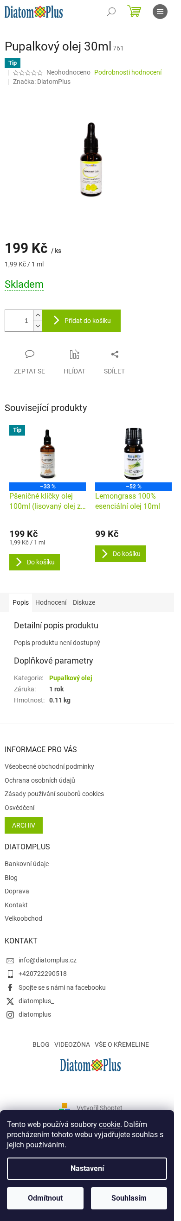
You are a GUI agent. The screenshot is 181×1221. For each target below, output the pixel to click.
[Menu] (160, 11)
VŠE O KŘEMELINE (122, 1044)
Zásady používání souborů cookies (54, 793)
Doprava (17, 891)
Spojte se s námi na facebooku (62, 987)
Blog (11, 877)
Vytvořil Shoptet (100, 1108)
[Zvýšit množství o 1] (37, 315)
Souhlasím (129, 1198)
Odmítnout (45, 1198)
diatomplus (35, 1014)
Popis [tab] (21, 602)
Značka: (42, 81)
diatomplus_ (36, 1001)
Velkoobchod (23, 918)
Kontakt (16, 905)
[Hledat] (111, 11)
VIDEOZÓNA (72, 1044)
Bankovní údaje (27, 863)
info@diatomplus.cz (48, 960)
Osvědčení (19, 807)
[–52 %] (133, 453)
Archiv (23, 825)
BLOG (41, 1044)
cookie (109, 1124)
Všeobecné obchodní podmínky (49, 766)
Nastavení (87, 1168)
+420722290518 (43, 973)
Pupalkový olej (70, 678)
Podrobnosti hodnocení (128, 72)
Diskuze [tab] (84, 602)
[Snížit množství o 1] (37, 326)
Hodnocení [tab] (50, 602)
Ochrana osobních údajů (40, 780)
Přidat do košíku (88, 320)
